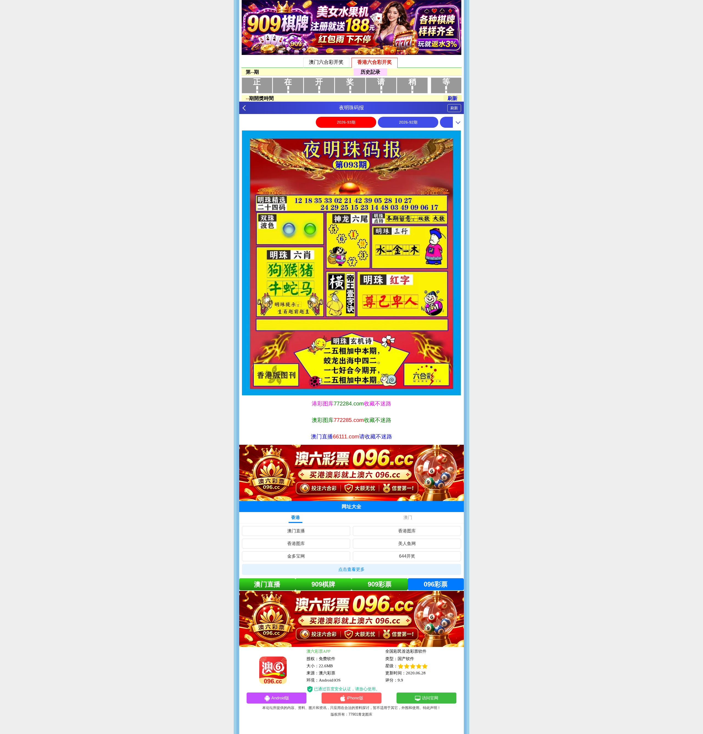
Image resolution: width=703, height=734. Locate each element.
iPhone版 (355, 698)
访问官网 (430, 698)
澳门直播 (296, 531)
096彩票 (436, 584)
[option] (351, 262)
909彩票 (380, 584)
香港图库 (407, 531)
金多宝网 (296, 556)
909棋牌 (323, 584)
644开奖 (407, 556)
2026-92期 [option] (408, 122)
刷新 (454, 108)
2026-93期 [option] (346, 122)
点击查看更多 (351, 569)
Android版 (280, 698)
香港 (295, 517)
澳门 (407, 517)
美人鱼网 (407, 543)
